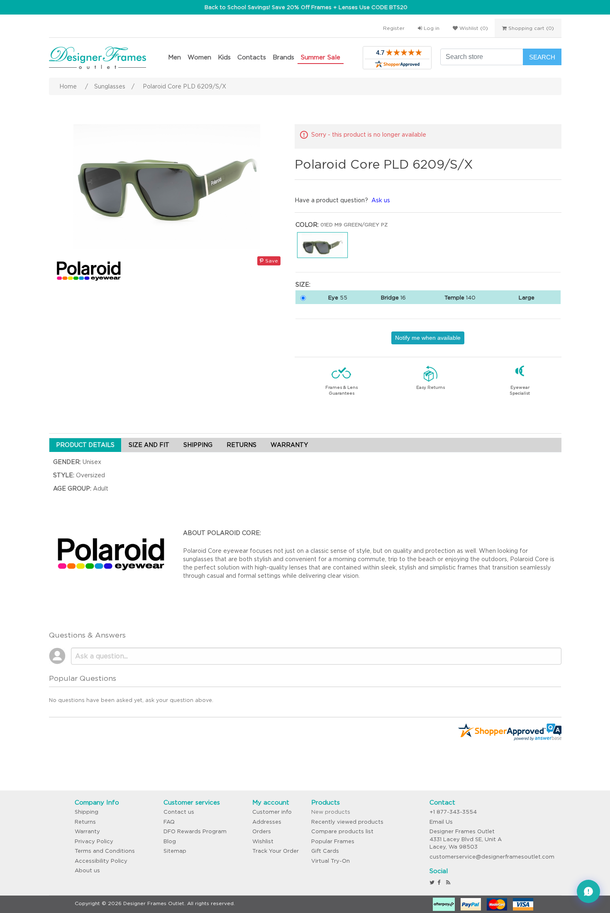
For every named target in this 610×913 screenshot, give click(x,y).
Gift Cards (325, 851)
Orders (261, 831)
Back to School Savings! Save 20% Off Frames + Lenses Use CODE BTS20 (306, 7)
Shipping (86, 812)
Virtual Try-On (330, 861)
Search (542, 57)
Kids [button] (224, 57)
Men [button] (174, 57)
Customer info (272, 812)
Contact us (178, 812)
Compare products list (342, 831)
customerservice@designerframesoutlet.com (491, 857)
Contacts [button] (251, 57)
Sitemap (174, 851)
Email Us (441, 822)
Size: (302, 284)
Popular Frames (332, 841)
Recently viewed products (347, 822)
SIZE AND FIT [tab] (149, 445)
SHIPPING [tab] (197, 445)
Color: (307, 224)
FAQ (169, 822)
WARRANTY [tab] (289, 445)
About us (87, 870)
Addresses (266, 822)
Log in (430, 28)
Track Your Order (275, 851)
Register (394, 28)
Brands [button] (283, 57)
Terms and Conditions (105, 851)
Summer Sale (320, 57)
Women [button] (199, 57)
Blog (169, 841)
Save (271, 260)
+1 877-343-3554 (453, 812)
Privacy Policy (94, 841)
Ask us (380, 200)
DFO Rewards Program (195, 831)
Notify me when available (428, 337)
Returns (85, 822)
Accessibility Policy (101, 861)
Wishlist (262, 841)
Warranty (87, 831)
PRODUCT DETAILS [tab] (85, 445)
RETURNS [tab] (241, 445)
